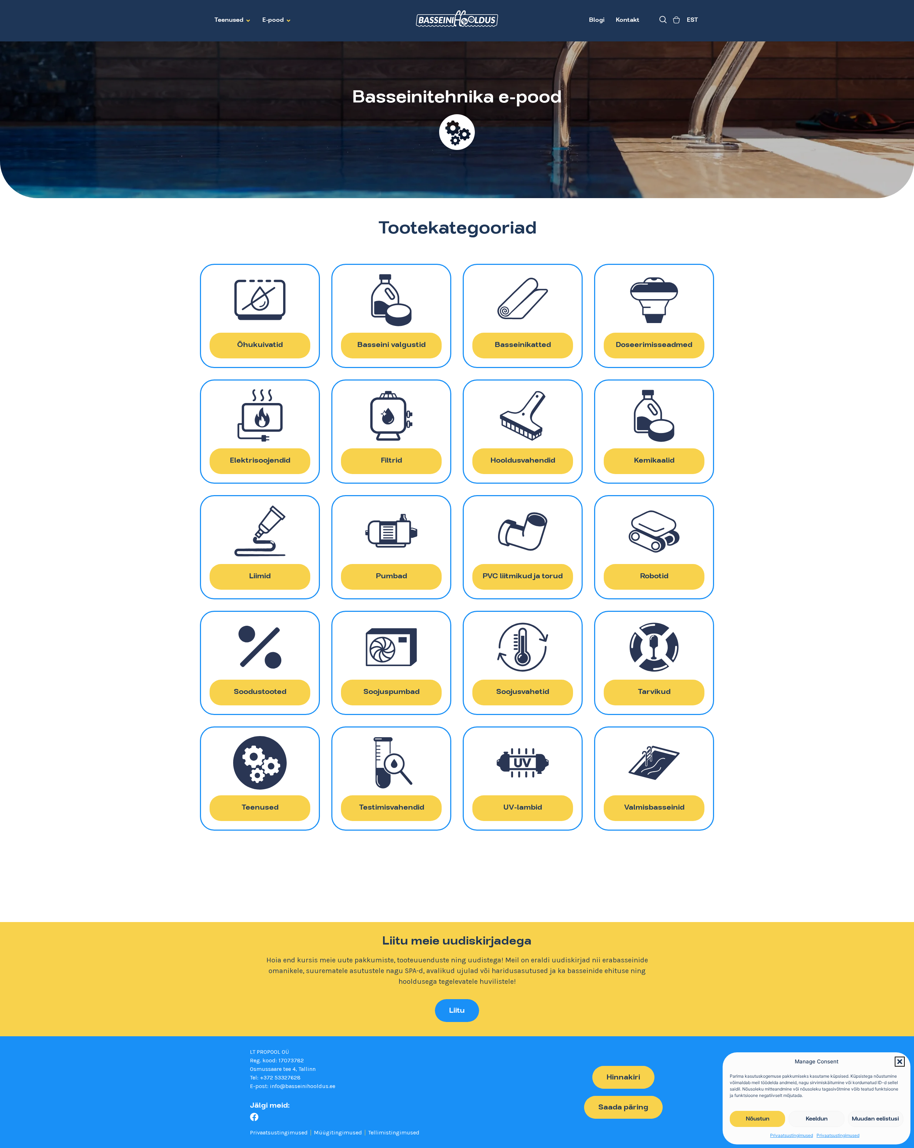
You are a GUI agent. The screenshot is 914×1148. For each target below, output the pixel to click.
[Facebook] (254, 1117)
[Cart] (676, 20)
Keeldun (817, 1119)
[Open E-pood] (288, 20)
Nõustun (757, 1119)
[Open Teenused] (248, 20)
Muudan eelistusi (875, 1119)
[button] (899, 1061)
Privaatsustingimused (791, 1135)
